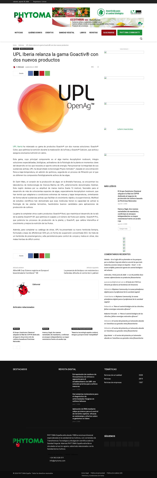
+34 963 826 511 (57, 458)
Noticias (21, 45)
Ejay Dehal (108, 335)
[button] (141, 38)
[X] (139, 1)
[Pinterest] (41, 73)
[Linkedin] (135, 1)
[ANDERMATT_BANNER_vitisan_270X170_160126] (124, 238)
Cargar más (123, 229)
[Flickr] (112, 444)
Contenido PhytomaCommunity (82, 328)
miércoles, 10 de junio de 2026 (115, 275)
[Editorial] (14, 67)
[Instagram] (132, 1)
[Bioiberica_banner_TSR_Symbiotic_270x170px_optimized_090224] (124, 89)
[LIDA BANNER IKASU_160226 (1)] (124, 165)
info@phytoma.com (57, 461)
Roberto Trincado (110, 314)
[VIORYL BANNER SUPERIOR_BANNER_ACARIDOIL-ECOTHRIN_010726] (98, 22)
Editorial (21, 67)
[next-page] (18, 347)
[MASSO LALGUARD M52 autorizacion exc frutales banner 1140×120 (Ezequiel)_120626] (98, 12)
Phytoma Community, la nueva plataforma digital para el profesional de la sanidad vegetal (123, 299)
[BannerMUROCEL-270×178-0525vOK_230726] (124, 247)
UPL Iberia (17, 146)
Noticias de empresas (26, 48)
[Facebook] (129, 1)
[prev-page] (14, 347)
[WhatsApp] (47, 73)
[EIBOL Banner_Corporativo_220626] (124, 244)
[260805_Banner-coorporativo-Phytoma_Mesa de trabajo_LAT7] (124, 241)
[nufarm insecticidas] (124, 140)
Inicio (15, 45)
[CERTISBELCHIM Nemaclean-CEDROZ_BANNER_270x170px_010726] (124, 63)
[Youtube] (142, 1)
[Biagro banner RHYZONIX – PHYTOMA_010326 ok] (124, 250)
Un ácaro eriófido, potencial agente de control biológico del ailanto (123, 267)
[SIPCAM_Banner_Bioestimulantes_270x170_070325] (124, 114)
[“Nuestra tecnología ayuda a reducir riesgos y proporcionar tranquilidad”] (85, 320)
